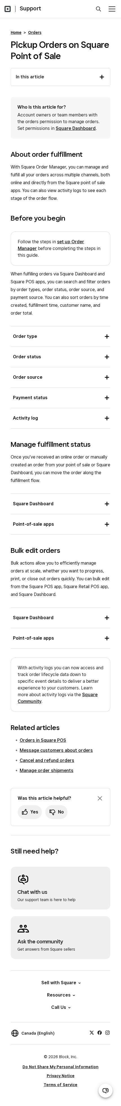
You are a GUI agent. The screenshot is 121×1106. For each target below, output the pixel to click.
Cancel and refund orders (47, 760)
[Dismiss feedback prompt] (100, 798)
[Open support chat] (105, 1091)
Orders (34, 32)
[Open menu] (112, 9)
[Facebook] (99, 1032)
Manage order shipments (46, 770)
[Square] (8, 9)
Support (30, 8)
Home (16, 32)
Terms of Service (60, 1084)
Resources (59, 995)
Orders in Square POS (43, 740)
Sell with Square (58, 982)
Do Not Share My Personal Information (60, 1067)
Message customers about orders (56, 750)
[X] (92, 1032)
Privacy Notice (61, 1076)
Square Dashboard (76, 128)
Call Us (58, 1007)
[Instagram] (107, 1032)
